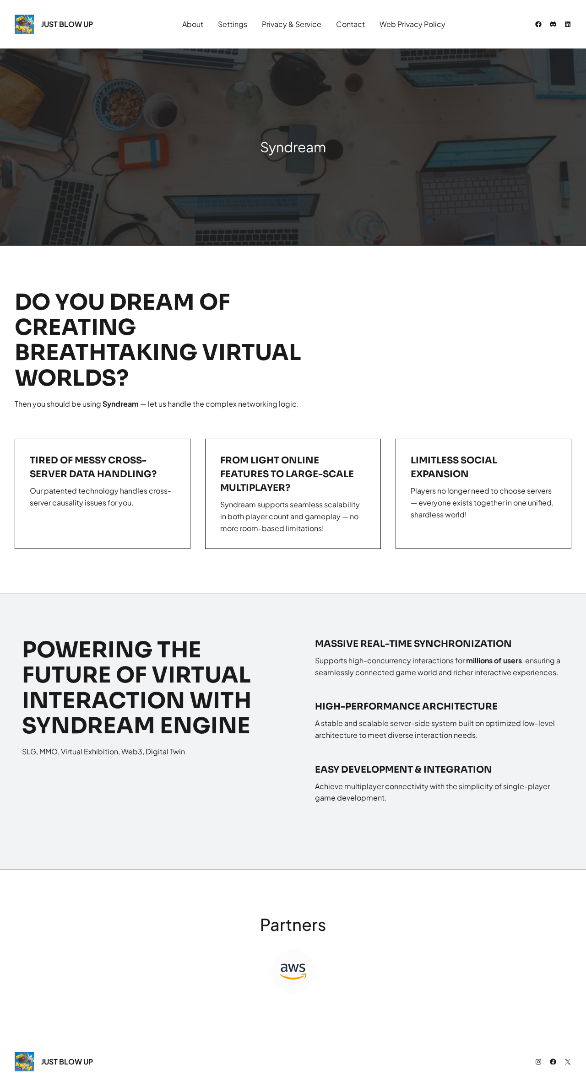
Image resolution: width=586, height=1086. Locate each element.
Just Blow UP (67, 24)
